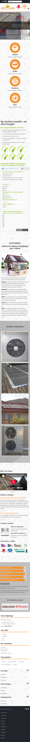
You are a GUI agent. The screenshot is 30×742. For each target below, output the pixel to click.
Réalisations (4, 636)
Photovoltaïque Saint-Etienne (3, 726)
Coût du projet (3, 680)
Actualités (4, 634)
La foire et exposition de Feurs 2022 (9, 513)
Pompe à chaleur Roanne (3, 715)
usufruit (5, 190)
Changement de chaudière (8, 174)
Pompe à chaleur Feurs (3, 721)
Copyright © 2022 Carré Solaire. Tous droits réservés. (6, 709)
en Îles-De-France (7, 196)
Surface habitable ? (8, 204)
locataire (5, 188)
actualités (15, 664)
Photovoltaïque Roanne (3, 729)
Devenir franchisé (4, 704)
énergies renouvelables (12, 661)
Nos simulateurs (3, 677)
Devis (15, 105)
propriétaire (6, 186)
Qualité (15, 71)
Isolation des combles (7, 175)
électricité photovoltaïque (6, 664)
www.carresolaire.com (16, 491)
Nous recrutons (3, 701)
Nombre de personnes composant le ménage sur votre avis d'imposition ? (13, 212)
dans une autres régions (8, 197)
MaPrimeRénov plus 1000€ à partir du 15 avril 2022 (12, 498)
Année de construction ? (9, 199)
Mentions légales (4, 693)
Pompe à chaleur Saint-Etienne (4, 712)
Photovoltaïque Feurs (3, 735)
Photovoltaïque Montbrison (3, 732)
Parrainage (3, 690)
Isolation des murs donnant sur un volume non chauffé (13, 179)
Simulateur (15, 88)
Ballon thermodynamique (17, 527)
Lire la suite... (2, 511)
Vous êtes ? (6, 184)
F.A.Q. (3, 640)
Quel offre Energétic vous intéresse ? (13, 171)
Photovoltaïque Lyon (3, 737)
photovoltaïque (21, 661)
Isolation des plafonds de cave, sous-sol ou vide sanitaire (13, 177)
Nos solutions (3, 674)
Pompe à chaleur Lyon (3, 723)
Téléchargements (4, 688)
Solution (15, 54)
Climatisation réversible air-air (18, 533)
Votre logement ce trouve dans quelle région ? (13, 192)
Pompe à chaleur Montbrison (3, 718)
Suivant (24, 230)
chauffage (3, 661)
